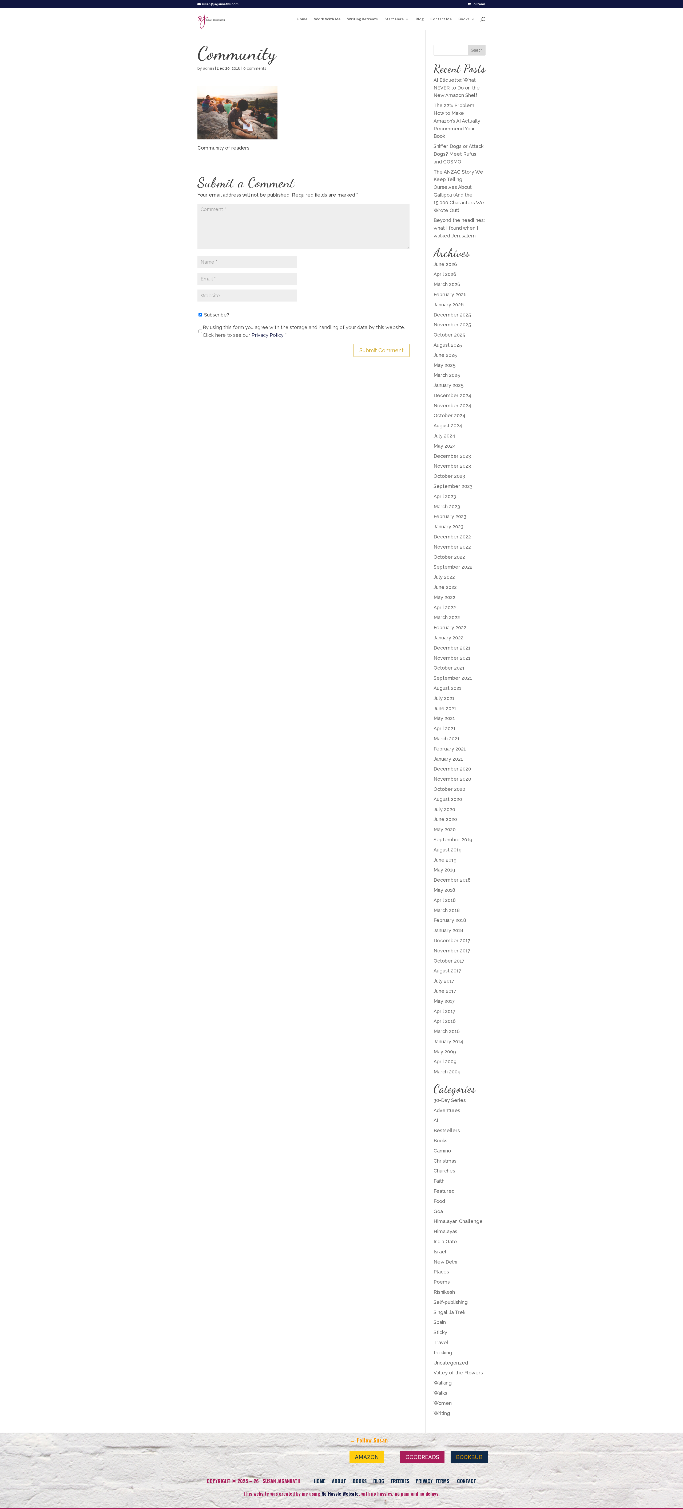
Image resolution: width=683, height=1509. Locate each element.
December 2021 (452, 648)
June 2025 (445, 355)
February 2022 (450, 627)
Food (439, 1201)
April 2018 (445, 900)
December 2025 (452, 315)
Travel (441, 1342)
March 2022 (447, 617)
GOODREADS (422, 1457)
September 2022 (453, 567)
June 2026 (445, 264)
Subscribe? (216, 315)
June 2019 (445, 860)
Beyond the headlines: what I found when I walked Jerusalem (459, 228)
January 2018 (448, 930)
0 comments (254, 68)
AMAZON (367, 1457)
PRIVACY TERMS (432, 1480)
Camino (442, 1151)
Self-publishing (451, 1302)
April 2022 (445, 607)
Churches (444, 1171)
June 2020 (445, 819)
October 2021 (449, 668)
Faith (439, 1181)
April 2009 (445, 1061)
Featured (444, 1191)
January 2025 (448, 385)
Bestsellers (447, 1130)
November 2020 (452, 779)
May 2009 (445, 1051)
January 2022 (448, 637)
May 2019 (444, 870)
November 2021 (452, 658)
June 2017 (445, 991)
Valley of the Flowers (458, 1372)
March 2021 (446, 738)
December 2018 (452, 880)
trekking (443, 1352)
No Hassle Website (340, 1493)
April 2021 (444, 728)
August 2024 (448, 425)
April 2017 (444, 1011)
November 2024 (452, 405)
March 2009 (447, 1071)
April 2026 (445, 274)
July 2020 (444, 809)
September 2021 (453, 678)
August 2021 (447, 688)
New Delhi (445, 1262)
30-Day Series (450, 1100)
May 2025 (444, 365)
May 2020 (445, 829)
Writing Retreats (362, 19)
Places (441, 1272)
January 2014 (448, 1041)
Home (302, 19)
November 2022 (452, 547)
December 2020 (452, 769)
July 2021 (444, 698)
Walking (443, 1383)
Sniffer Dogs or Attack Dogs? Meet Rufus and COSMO (458, 154)
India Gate (445, 1241)
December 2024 (452, 395)
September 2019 (453, 839)
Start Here (394, 19)
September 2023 (453, 486)
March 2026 (447, 284)
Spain (440, 1322)
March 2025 (447, 375)
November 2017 (452, 950)
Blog (420, 19)
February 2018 (450, 920)
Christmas (445, 1161)
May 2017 (444, 1001)
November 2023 (452, 466)
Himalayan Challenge (458, 1221)
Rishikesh (444, 1292)
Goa (438, 1211)
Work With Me (327, 19)
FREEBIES (400, 1480)
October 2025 (449, 335)
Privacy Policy (268, 335)
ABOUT (339, 1480)
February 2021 (450, 749)
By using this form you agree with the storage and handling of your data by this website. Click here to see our (304, 331)
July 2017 (444, 981)
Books (464, 19)
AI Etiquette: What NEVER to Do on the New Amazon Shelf (457, 87)
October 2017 (449, 961)
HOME (319, 1480)
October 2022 (449, 557)
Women (443, 1403)
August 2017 (447, 971)
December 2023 (452, 456)
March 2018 (447, 910)
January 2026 (449, 304)
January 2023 (448, 526)
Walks (440, 1393)
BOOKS (360, 1480)
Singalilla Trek (449, 1312)
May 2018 (444, 890)
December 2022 (452, 537)
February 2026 (450, 294)
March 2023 (447, 506)
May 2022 (444, 597)
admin (208, 68)
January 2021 (448, 759)
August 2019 (448, 850)
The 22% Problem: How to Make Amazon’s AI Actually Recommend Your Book (457, 121)
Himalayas (445, 1231)
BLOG (378, 1480)
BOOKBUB (469, 1457)
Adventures (447, 1110)
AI (436, 1120)
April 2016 (445, 1021)
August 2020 (448, 799)
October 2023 (449, 476)
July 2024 (444, 436)
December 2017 (452, 940)
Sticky (440, 1332)
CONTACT (466, 1480)
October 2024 (449, 415)
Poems (442, 1282)
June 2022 (445, 587)
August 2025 (448, 345)
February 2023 (450, 516)
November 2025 (452, 324)
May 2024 (445, 446)
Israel (440, 1251)
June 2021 (445, 708)
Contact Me (441, 19)
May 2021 (444, 718)
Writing (442, 1413)
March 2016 (447, 1031)
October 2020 (449, 789)
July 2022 (444, 577)
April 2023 (445, 496)
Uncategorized (451, 1363)
